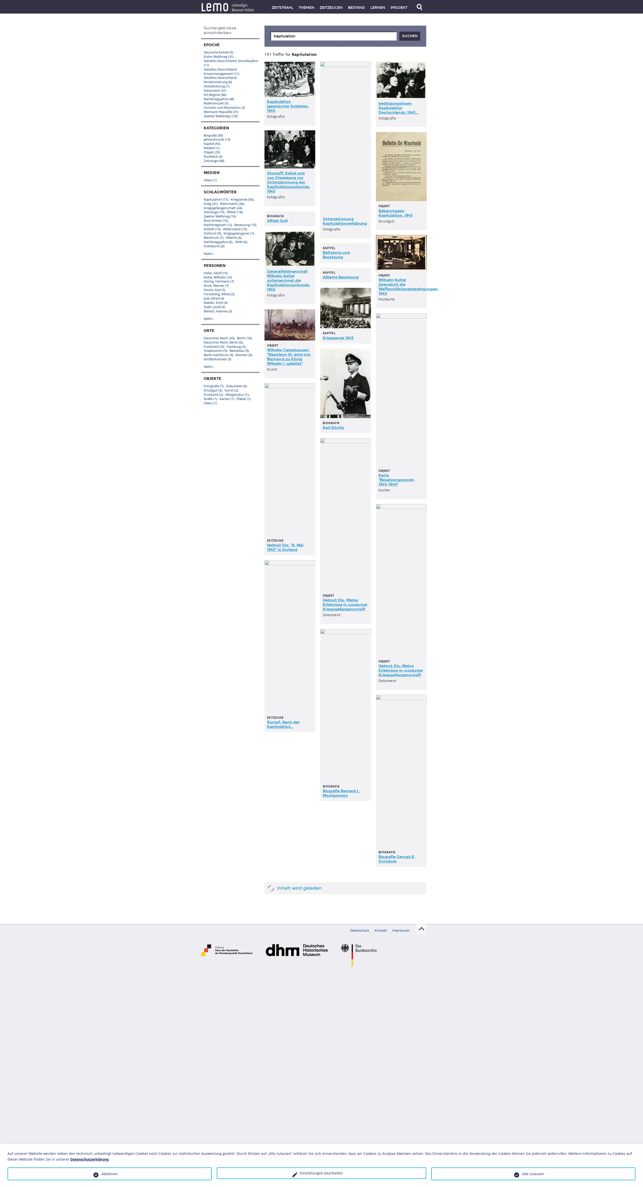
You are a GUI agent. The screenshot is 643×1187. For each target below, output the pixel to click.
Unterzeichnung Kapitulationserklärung (345, 221)
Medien (212, 148)
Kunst (231, 390)
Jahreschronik (217, 139)
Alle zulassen (533, 1173)
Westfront (213, 237)
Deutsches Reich (219, 338)
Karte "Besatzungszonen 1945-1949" (396, 480)
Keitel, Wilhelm (218, 277)
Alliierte (233, 237)
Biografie (213, 135)
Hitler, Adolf (216, 273)
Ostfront (212, 233)
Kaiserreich (215, 90)
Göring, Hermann (219, 281)
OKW (241, 242)
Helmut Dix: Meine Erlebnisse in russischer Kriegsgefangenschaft (345, 604)
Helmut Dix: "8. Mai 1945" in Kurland (285, 547)
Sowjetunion (215, 350)
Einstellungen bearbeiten (321, 1173)
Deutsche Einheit (218, 52)
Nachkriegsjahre (219, 99)
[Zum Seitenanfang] (421, 929)
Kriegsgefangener (239, 233)
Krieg (211, 203)
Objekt (212, 152)
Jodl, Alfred (214, 298)
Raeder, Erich (216, 302)
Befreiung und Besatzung (336, 254)
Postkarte (213, 394)
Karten (227, 399)
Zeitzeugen (331, 8)
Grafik (210, 399)
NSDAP (212, 229)
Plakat (243, 399)
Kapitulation (216, 199)
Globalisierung (217, 86)
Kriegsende (242, 199)
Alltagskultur (237, 394)
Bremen (244, 355)
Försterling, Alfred (219, 294)
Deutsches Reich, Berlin (223, 342)
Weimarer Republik (221, 111)
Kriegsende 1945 (338, 338)
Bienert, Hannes (218, 311)
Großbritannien (217, 359)
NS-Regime (215, 94)
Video (210, 180)
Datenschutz (359, 930)
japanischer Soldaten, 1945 (288, 106)
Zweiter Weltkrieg (221, 116)
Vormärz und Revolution (224, 107)
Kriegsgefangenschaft (223, 208)
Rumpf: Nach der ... (283, 724)
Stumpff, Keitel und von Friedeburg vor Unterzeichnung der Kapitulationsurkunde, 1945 (288, 182)
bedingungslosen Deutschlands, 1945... (398, 108)
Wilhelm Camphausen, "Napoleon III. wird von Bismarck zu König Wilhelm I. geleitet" (289, 357)
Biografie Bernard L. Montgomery (341, 793)
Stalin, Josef (214, 307)
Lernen (377, 8)
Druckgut (213, 390)
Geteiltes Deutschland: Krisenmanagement (221, 71)
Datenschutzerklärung (89, 1159)
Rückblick (213, 156)
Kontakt (381, 930)
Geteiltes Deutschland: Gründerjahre (231, 63)
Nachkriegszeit (218, 224)
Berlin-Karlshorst (218, 355)
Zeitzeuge (214, 160)
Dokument (236, 386)
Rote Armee (216, 220)
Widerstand (235, 229)
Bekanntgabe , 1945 (396, 213)
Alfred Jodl (277, 220)
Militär (235, 212)
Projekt (399, 8)
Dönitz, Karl (214, 290)
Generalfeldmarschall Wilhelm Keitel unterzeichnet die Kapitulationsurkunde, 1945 (288, 280)
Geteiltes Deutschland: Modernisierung (220, 79)
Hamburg (236, 346)
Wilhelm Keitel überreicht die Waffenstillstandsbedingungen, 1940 (409, 287)
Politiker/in (214, 246)
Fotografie (214, 386)
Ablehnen (109, 1173)
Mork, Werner (216, 285)
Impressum (400, 930)
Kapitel (212, 143)
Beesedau (239, 350)
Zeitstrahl (282, 8)
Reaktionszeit (216, 103)
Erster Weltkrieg (219, 56)
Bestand (356, 8)
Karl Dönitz (333, 427)
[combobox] (334, 36)
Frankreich (214, 346)
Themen (306, 8)
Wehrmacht (232, 203)
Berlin (244, 338)
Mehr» (208, 253)
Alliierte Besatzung (341, 277)
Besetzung (245, 224)
